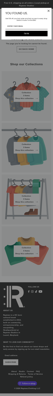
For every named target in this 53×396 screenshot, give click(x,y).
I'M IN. (26, 33)
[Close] (49, 11)
